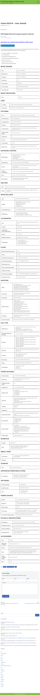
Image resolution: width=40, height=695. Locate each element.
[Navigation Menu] (38, 2)
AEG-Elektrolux (3, 653)
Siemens (2, 681)
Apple (2, 655)
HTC (1, 667)
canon (5, 566)
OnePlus (2, 676)
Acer (1, 651)
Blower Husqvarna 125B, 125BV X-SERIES (14, 633)
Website (27, 578)
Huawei (2, 669)
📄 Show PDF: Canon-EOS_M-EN (8, 45)
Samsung (2, 679)
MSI (1, 672)
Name (3, 578)
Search (2, 613)
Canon (9, 25)
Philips (2, 677)
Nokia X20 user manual (10, 622)
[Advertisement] (20, 14)
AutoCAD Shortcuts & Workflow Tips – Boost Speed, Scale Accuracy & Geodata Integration (20, 642)
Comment (4, 582)
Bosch (2, 658)
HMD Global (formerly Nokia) (6, 665)
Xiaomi (2, 686)
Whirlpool (2, 684)
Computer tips (3, 662)
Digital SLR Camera (10, 566)
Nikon (2, 674)
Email (15, 578)
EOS (15, 566)
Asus (1, 657)
